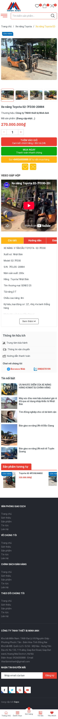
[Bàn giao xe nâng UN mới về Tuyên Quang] (9, 453)
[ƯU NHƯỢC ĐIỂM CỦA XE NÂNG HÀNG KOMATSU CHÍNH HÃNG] (9, 389)
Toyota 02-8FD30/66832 (31, 473)
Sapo (16, 702)
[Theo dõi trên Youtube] (27, 690)
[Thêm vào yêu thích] (25, 167)
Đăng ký (49, 675)
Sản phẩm (6, 521)
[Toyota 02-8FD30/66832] (9, 480)
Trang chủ (6, 514)
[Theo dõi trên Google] (20, 690)
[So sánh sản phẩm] (52, 6)
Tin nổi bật (8, 378)
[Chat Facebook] (8, 369)
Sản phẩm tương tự (15, 466)
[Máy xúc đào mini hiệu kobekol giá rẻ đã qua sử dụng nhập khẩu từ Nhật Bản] (9, 403)
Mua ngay (29, 151)
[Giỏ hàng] (45, 6)
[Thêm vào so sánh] (33, 167)
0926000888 (19, 657)
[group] (29, 59)
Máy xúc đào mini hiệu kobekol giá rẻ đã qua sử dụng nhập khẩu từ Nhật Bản (38, 401)
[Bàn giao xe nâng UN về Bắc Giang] (9, 435)
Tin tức (5, 525)
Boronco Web (18, 369)
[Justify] (52, 16)
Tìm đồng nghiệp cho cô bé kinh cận (37, 412)
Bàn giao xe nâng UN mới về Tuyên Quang (36, 450)
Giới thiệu (6, 517)
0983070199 (44, 369)
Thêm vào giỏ (29, 141)
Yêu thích (52, 716)
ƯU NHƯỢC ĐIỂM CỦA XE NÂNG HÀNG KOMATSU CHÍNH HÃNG (35, 386)
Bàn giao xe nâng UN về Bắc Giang (36, 425)
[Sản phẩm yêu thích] (37, 6)
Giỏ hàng (29, 714)
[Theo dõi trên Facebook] (4, 690)
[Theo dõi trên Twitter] (12, 690)
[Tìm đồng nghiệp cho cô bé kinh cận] (9, 417)
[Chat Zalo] (35, 369)
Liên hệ (5, 529)
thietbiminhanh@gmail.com (15, 661)
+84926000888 (20, 159)
